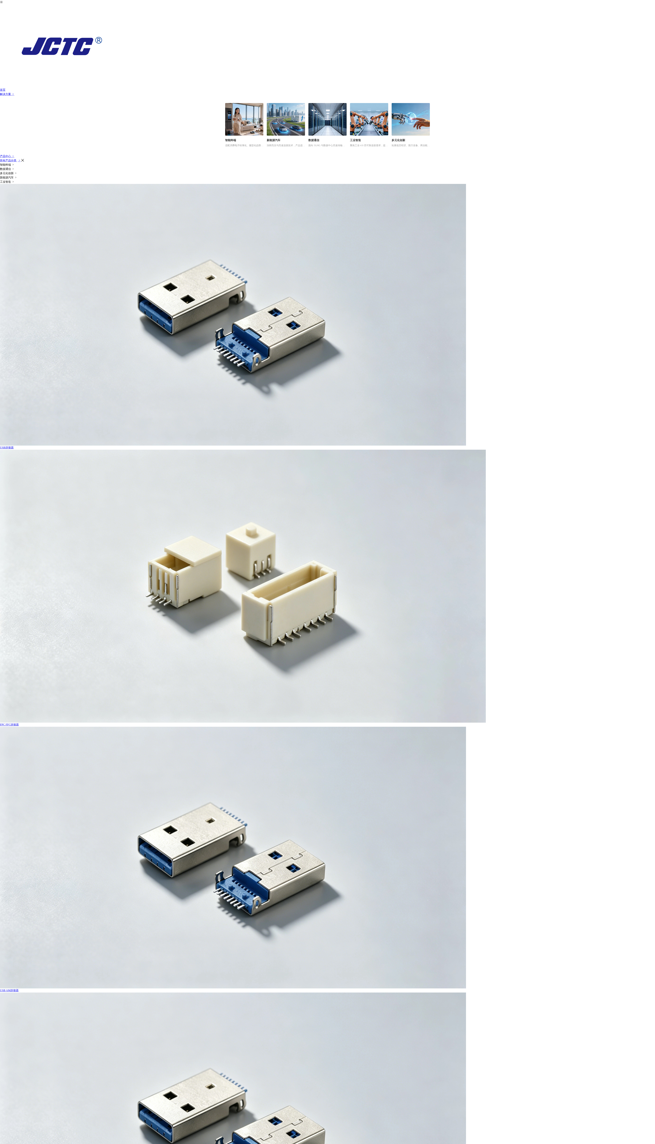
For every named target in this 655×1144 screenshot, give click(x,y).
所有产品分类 (8, 160)
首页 (2, 89)
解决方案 (6, 94)
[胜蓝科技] (327, 46)
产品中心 (6, 156)
